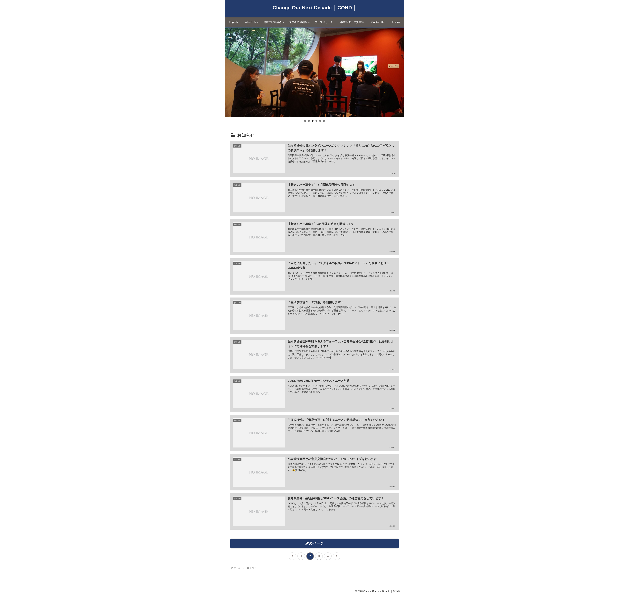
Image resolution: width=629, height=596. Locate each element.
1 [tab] (305, 121)
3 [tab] (313, 121)
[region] (314, 72)
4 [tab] (316, 121)
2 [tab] (309, 121)
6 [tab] (324, 121)
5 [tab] (320, 121)
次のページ (314, 543)
